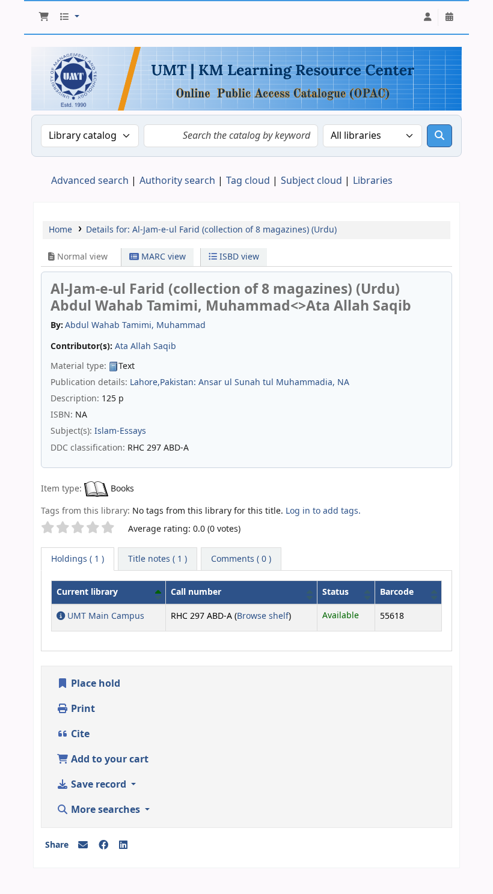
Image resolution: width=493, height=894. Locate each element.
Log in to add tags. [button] (323, 511)
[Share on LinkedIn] (123, 845)
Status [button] (335, 592)
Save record (99, 784)
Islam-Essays (120, 431)
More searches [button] (105, 810)
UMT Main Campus (104, 616)
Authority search (177, 181)
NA (343, 382)
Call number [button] (196, 592)
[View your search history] (449, 17)
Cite (79, 734)
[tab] (157, 559)
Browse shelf (263, 616)
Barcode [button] (397, 592)
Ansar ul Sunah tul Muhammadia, (266, 382)
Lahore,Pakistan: (163, 382)
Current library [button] (87, 592)
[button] (44, 17)
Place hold (94, 684)
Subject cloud (311, 181)
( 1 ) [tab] (77, 559)
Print (82, 709)
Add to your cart (109, 759)
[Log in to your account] (427, 17)
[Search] (439, 135)
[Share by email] (83, 845)
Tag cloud (248, 181)
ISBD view (238, 257)
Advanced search (90, 181)
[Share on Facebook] (103, 845)
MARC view (162, 257)
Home (60, 230)
